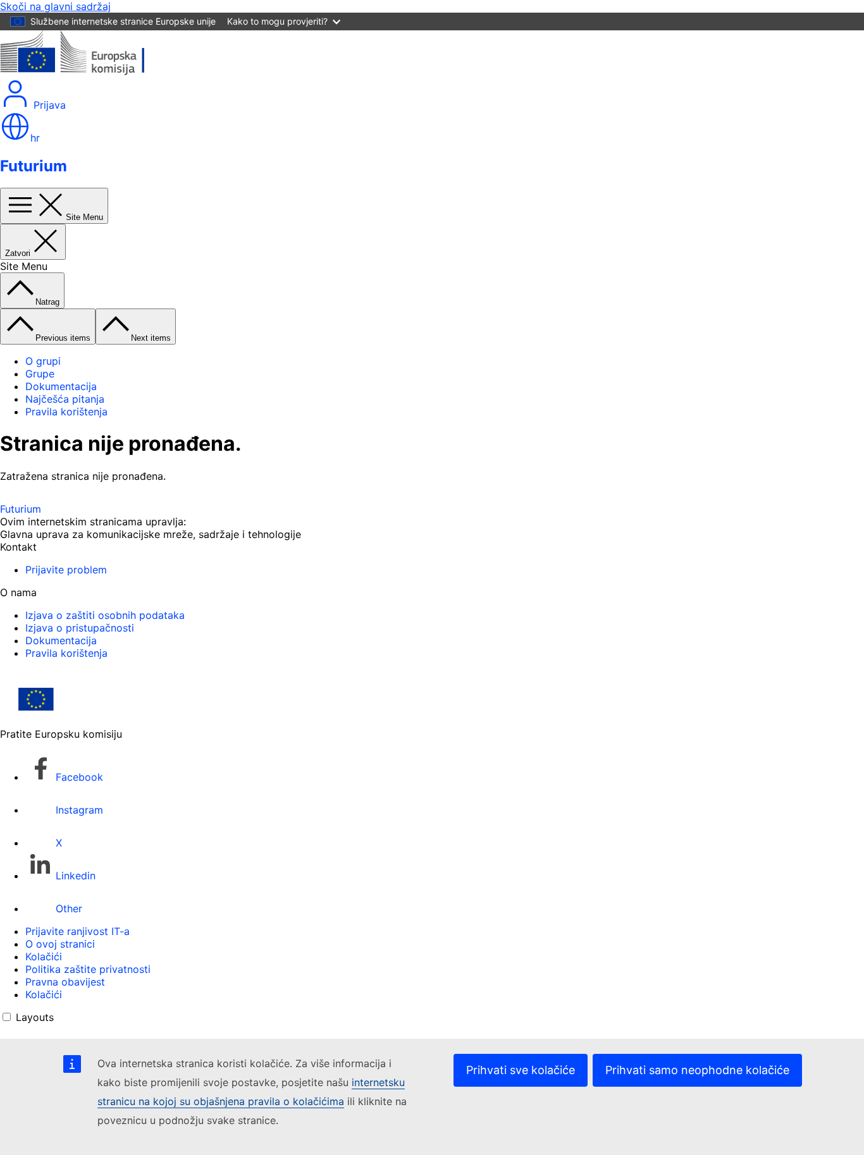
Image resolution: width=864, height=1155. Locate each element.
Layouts (35, 1017)
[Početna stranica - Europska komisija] (92, 72)
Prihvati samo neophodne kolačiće (697, 1070)
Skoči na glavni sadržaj (55, 6)
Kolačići (43, 956)
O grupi (43, 361)
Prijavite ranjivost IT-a (77, 931)
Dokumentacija (61, 386)
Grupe (39, 373)
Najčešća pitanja (64, 399)
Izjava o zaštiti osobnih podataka (105, 615)
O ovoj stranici (60, 944)
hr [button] (35, 137)
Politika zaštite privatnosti (88, 969)
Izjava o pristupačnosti (79, 627)
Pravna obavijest (65, 981)
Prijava (48, 105)
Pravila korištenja (66, 411)
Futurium (33, 166)
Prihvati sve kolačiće (520, 1070)
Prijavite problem (66, 569)
